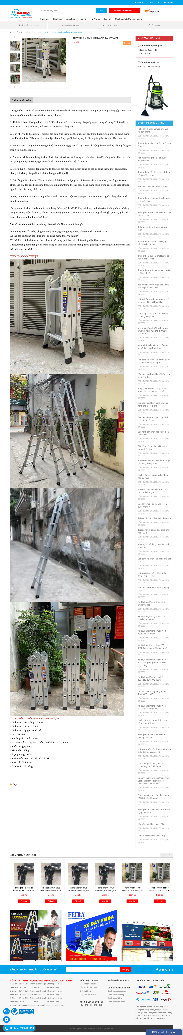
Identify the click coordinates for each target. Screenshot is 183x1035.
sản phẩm (141, 2)
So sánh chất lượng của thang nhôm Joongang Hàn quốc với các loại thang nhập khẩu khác (154, 781)
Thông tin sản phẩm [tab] (21, 100)
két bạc (156, 1007)
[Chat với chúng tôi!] (6, 1019)
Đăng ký (169, 2)
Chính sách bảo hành (116, 1002)
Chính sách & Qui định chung (128, 19)
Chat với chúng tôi (164, 1032)
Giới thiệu (57, 19)
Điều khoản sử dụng (88, 984)
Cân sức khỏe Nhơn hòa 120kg (151, 824)
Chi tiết (24, 901)
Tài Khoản (95, 19)
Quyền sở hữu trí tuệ (88, 994)
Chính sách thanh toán (117, 991)
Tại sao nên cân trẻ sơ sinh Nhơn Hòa (154, 518)
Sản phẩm (70, 19)
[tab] (35, 98)
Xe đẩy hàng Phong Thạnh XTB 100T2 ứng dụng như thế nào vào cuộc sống (153, 663)
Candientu (162, 1015)
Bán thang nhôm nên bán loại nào (153, 186)
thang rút (159, 1010)
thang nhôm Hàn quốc (157, 1012)
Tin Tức (107, 19)
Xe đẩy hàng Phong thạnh (154, 1018)
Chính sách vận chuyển (117, 994)
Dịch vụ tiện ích (86, 991)
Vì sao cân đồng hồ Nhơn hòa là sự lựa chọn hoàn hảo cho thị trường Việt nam (153, 331)
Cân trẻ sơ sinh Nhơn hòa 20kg (151, 836)
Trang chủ (44, 19)
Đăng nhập (155, 2)
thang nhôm (149, 1010)
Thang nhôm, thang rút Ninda (32, 32)
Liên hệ (83, 19)
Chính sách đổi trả (115, 998)
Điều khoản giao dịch (88, 987)
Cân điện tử (153, 1015)
